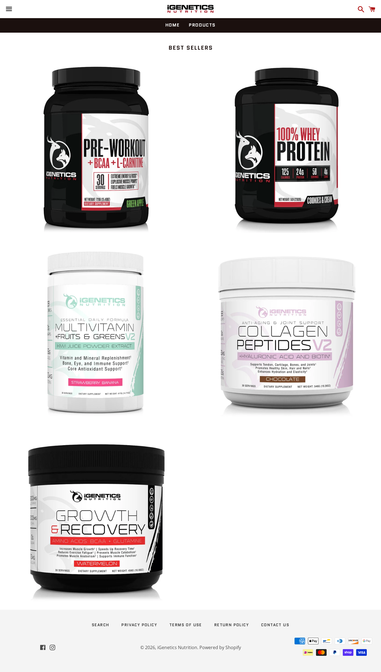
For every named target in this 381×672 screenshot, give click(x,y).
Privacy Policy (139, 625)
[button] (84, 150)
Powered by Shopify (220, 647)
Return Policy (231, 625)
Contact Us (275, 625)
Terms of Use (185, 625)
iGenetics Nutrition (177, 647)
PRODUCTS (202, 25)
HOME (172, 25)
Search (100, 625)
